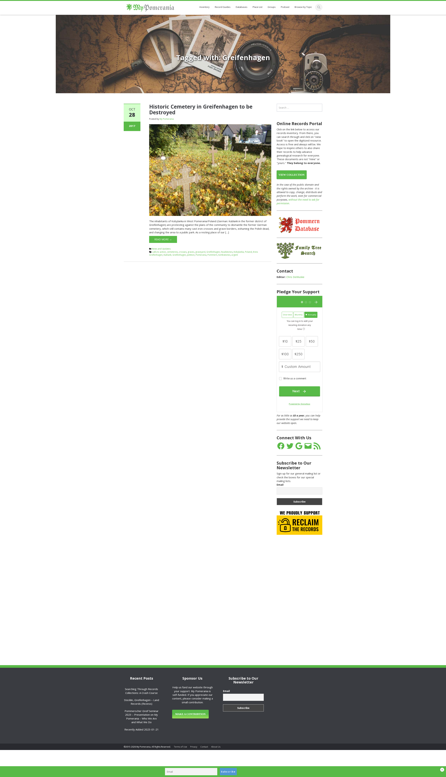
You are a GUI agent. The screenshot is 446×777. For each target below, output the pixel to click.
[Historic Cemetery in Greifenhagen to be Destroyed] (210, 169)
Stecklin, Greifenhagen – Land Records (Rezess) (141, 701)
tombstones (224, 254)
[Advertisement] (303, 592)
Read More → (163, 239)
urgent (234, 254)
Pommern (212, 254)
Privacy (193, 746)
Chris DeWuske (295, 277)
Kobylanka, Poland (243, 251)
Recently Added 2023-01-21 (141, 729)
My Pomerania (167, 118)
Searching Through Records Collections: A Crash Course (141, 690)
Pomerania (201, 254)
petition (191, 254)
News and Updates (161, 248)
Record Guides (222, 7)
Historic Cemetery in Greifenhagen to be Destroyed (200, 109)
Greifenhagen (213, 251)
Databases (241, 7)
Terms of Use (180, 746)
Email (280, 484)
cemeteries (172, 251)
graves (191, 251)
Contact (204, 746)
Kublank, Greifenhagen (175, 254)
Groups (272, 7)
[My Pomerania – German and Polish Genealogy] (150, 7)
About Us (215, 746)
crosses (183, 251)
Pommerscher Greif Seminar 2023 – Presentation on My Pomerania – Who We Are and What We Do (142, 716)
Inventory (204, 7)
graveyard (200, 251)
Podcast (285, 7)
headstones (227, 251)
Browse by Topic (303, 7)
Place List (257, 7)
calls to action (159, 251)
